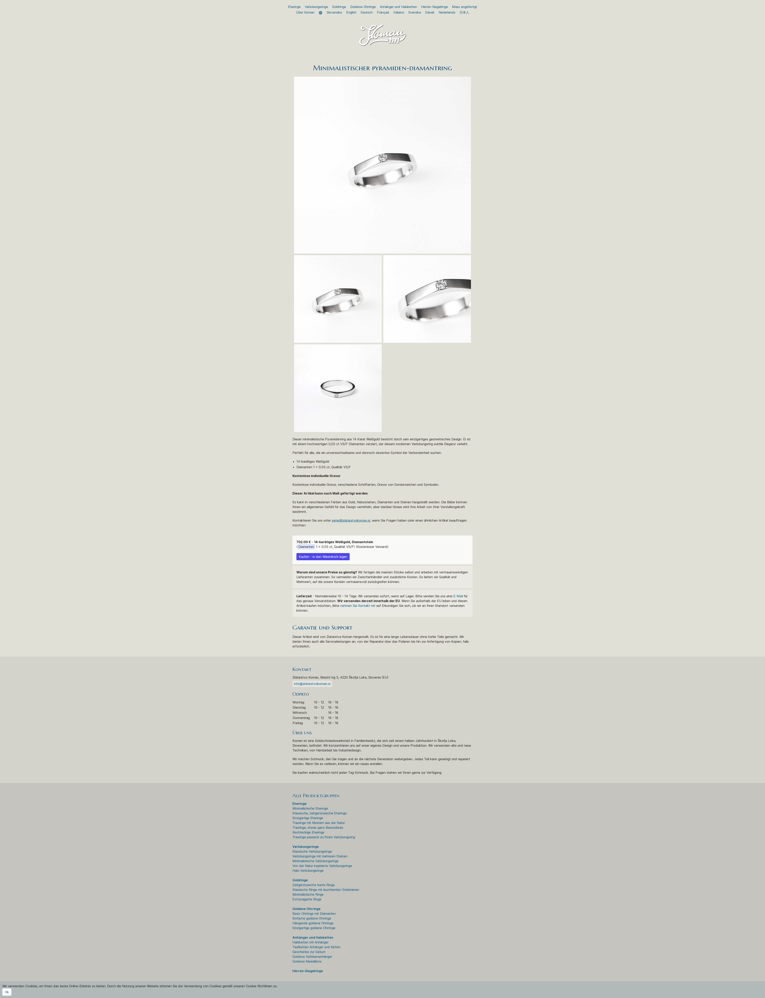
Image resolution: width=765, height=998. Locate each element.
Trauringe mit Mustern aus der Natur (318, 823)
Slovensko (334, 12)
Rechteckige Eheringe (308, 832)
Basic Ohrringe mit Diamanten (314, 914)
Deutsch (367, 12)
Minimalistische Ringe (308, 894)
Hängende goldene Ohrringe (312, 923)
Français (383, 12)
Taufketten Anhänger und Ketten (316, 947)
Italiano (398, 12)
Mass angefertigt (464, 7)
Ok (7, 992)
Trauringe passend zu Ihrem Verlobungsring (323, 837)
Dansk (429, 12)
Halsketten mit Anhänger (310, 942)
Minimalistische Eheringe (310, 808)
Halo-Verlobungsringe (308, 871)
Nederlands (447, 12)
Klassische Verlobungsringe (312, 851)
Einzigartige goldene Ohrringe (313, 928)
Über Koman (305, 12)
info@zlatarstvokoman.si (312, 684)
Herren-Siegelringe (434, 7)
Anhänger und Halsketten (398, 7)
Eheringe (294, 7)
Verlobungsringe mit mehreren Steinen (319, 856)
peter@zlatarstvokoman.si (351, 520)
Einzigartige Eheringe (307, 818)
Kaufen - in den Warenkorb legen (323, 557)
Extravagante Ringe (306, 899)
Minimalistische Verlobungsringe (315, 861)
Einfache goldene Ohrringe (311, 918)
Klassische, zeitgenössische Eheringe (319, 813)
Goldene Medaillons (307, 961)
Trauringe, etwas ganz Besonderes (317, 828)
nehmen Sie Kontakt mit (357, 606)
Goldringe (339, 7)
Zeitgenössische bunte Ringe (313, 885)
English (351, 12)
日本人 (464, 12)
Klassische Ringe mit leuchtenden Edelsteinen (325, 890)
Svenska (414, 12)
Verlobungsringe (316, 7)
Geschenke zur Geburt (309, 952)
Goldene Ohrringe (363, 7)
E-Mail (458, 596)
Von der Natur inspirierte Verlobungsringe (322, 866)
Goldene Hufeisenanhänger (312, 957)
